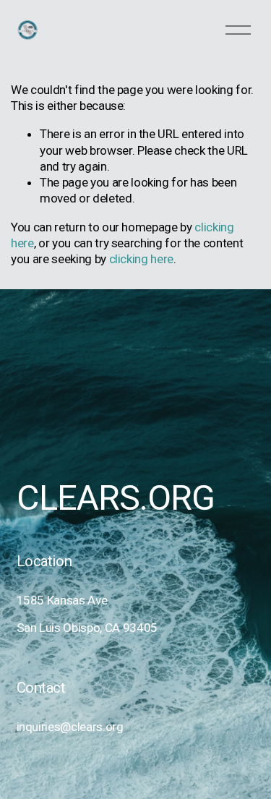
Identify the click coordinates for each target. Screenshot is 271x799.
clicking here (141, 259)
